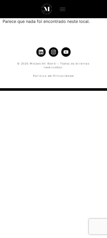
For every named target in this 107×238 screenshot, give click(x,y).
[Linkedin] (41, 52)
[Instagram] (53, 52)
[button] (62, 9)
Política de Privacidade (53, 75)
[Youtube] (66, 52)
